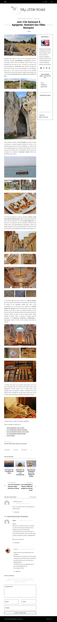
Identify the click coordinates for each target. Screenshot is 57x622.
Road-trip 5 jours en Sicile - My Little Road (17, 516)
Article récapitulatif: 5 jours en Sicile (15, 428)
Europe (27, 18)
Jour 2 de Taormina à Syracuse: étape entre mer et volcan (14, 485)
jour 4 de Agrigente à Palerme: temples (16, 433)
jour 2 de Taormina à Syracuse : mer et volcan (18, 431)
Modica (10, 443)
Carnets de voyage (22, 18)
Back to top (49, 619)
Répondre (17, 512)
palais (17, 443)
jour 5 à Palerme (11, 435)
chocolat (6, 443)
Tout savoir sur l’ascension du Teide (9, 471)
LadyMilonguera (17, 501)
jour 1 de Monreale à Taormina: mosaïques (17, 429)
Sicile (31, 18)
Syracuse (24, 443)
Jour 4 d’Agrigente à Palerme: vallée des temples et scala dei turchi (27, 486)
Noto (14, 443)
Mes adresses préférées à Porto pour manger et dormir (31, 473)
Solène (29, 31)
